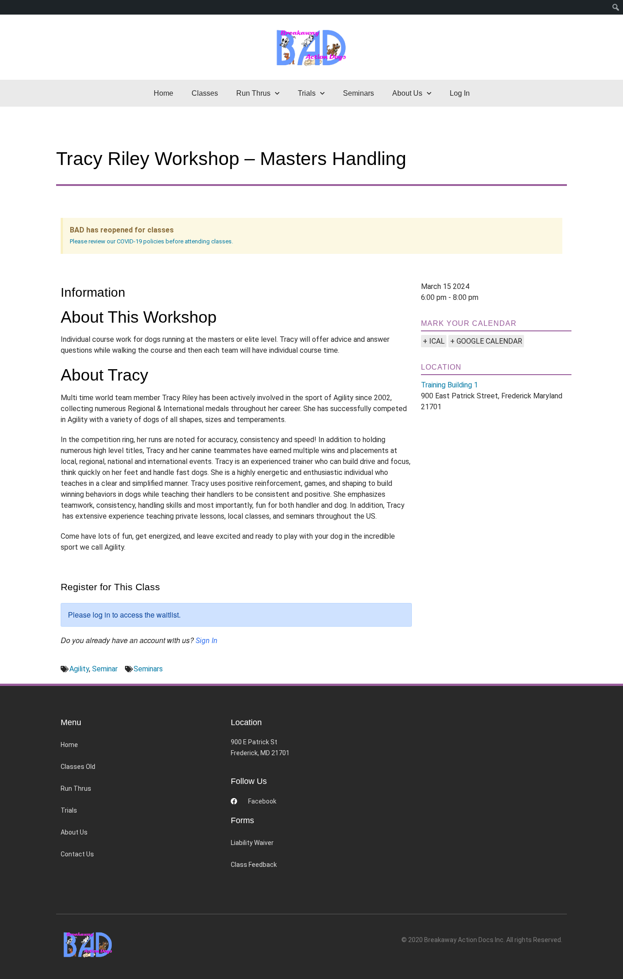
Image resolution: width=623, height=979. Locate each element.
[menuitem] (616, 7)
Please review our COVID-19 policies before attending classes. (151, 241)
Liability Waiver (252, 842)
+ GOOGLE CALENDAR (486, 341)
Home (163, 93)
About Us (74, 832)
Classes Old (78, 766)
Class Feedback (254, 864)
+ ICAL (434, 341)
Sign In (207, 640)
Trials (69, 810)
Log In (460, 93)
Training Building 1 (449, 385)
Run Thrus (76, 788)
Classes (205, 93)
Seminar (105, 669)
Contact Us (77, 854)
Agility (79, 669)
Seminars (358, 93)
